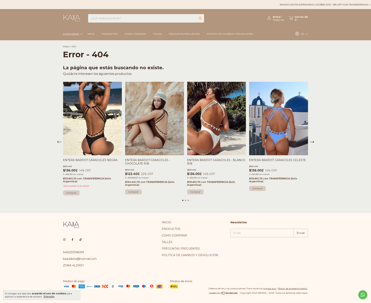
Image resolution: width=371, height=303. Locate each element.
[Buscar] (200, 18)
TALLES (157, 33)
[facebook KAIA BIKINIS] (72, 239)
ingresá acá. (269, 288)
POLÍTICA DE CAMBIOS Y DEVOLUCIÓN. (230, 33)
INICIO (91, 33)
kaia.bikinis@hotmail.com (80, 259)
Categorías (71, 33)
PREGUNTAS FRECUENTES (184, 33)
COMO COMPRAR (135, 33)
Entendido (49, 296)
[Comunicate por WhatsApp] (362, 294)
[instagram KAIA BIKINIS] (64, 239)
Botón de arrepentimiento (292, 288)
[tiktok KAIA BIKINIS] (80, 239)
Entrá (276, 16)
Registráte (278, 19)
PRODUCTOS (109, 33)
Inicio (66, 46)
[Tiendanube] (223, 293)
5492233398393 (73, 252)
